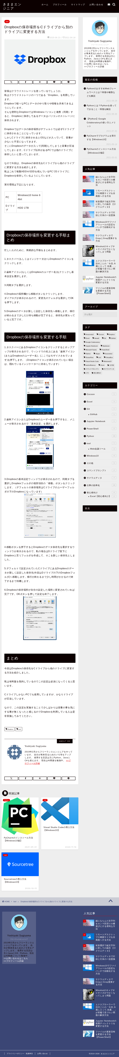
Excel (87, 338)
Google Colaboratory (93, 342)
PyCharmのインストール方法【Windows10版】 (101, 151)
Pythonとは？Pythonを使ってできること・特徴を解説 (102, 107)
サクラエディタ (109, 369)
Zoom (102, 365)
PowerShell (105, 350)
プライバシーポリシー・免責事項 (20, 1053)
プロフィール (60, 4)
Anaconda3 (90, 334)
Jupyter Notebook (92, 346)
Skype (98, 353)
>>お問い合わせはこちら (96, 64)
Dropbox (10, 729)
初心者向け (97, 373)
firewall (96, 338)
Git (105, 338)
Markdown (106, 346)
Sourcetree (108, 353)
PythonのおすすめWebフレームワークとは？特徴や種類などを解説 (101, 92)
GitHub (113, 338)
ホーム (45, 4)
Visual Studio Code (92, 361)
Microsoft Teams (91, 350)
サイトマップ (78, 4)
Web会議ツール (102, 449)
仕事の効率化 (101, 485)
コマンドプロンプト (92, 369)
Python (88, 353)
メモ (87, 373)
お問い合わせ (96, 4)
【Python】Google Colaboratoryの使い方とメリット (101, 122)
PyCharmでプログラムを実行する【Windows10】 (101, 138)
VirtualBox (109, 357)
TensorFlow (89, 357)
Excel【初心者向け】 (102, 496)
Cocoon (101, 334)
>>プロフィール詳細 (94, 66)
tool (7, 21)
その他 (111, 365)
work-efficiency (90, 365)
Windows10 (107, 361)
